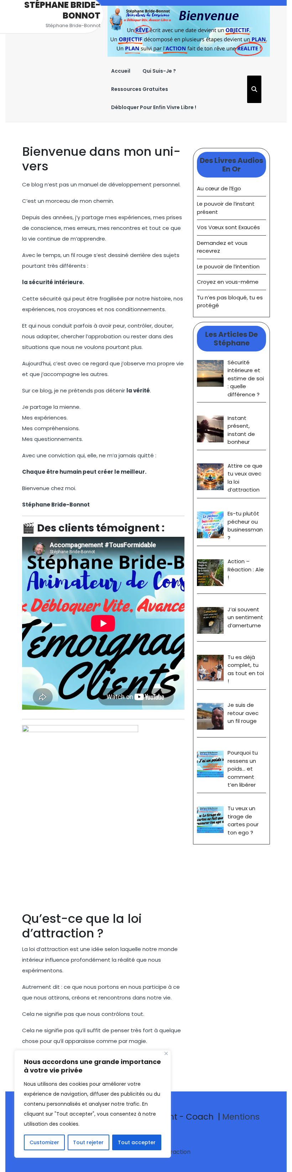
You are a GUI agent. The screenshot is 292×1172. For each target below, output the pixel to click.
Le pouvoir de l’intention (228, 266)
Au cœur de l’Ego (219, 188)
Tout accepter (137, 1142)
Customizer (44, 1142)
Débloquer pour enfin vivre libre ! (153, 107)
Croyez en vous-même (228, 282)
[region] (92, 1104)
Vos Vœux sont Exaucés (228, 227)
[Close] (166, 1053)
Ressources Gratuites (139, 89)
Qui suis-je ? (159, 70)
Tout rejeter (88, 1142)
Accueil (120, 70)
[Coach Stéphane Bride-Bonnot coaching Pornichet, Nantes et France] (189, 31)
